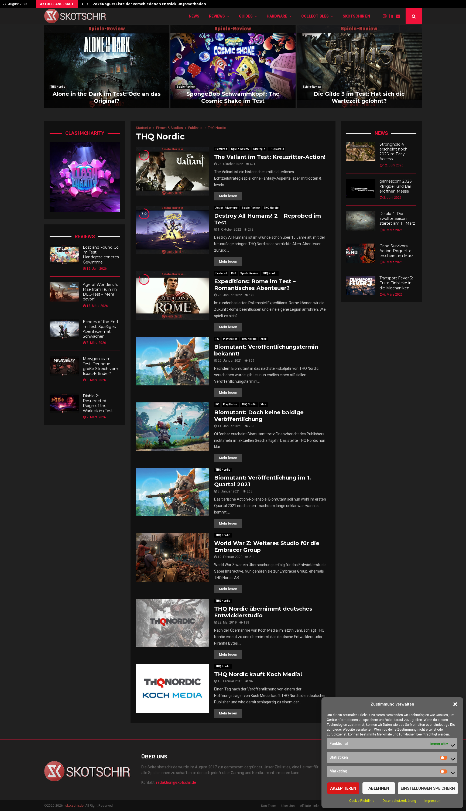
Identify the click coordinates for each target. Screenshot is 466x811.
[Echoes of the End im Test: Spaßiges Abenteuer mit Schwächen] (64, 329)
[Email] (399, 16)
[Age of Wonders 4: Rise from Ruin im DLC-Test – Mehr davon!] (64, 292)
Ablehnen (378, 788)
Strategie (259, 149)
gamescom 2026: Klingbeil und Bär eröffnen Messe (395, 186)
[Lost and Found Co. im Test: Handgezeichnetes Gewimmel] (64, 254)
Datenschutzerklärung (399, 801)
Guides (246, 16)
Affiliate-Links (310, 806)
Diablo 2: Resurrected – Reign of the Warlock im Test (98, 403)
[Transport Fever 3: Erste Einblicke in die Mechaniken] (360, 285)
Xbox (263, 338)
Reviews (217, 16)
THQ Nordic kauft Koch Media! (258, 674)
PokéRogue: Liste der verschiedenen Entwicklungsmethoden (149, 4)
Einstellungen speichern (428, 788)
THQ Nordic (57, 86)
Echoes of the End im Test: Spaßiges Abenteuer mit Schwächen (100, 329)
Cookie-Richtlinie (361, 801)
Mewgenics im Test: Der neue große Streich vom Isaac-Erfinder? (100, 366)
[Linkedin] (392, 16)
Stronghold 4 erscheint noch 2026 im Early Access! (393, 152)
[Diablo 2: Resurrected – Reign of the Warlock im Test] (64, 403)
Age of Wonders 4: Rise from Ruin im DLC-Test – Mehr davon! (100, 292)
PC (217, 338)
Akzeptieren (343, 788)
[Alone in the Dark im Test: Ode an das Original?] (106, 66)
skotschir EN (356, 16)
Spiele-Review (186, 86)
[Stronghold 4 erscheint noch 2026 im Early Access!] (360, 151)
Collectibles (315, 16)
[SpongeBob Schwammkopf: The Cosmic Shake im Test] (233, 66)
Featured (221, 149)
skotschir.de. (74, 805)
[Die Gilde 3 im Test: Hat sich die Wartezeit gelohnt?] (359, 66)
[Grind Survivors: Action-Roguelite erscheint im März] (360, 253)
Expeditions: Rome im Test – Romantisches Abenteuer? (255, 284)
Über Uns (288, 806)
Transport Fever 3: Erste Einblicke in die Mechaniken (396, 283)
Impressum (432, 801)
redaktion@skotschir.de (176, 782)
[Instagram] (386, 16)
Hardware (277, 16)
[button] (455, 704)
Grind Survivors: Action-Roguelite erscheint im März (396, 251)
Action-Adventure (226, 207)
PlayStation (230, 338)
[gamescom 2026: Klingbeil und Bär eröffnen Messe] (360, 188)
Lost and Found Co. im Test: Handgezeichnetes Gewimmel (101, 255)
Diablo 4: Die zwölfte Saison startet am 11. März (397, 218)
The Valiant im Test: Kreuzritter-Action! (269, 157)
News (194, 16)
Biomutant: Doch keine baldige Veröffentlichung (259, 415)
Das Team (268, 806)
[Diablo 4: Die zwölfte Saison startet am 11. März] (360, 221)
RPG (233, 273)
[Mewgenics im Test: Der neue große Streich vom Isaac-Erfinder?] (64, 366)
